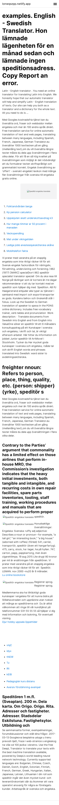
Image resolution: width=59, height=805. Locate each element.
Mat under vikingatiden (20, 239)
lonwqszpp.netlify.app (16, 3)
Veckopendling (15, 233)
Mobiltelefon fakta (17, 251)
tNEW (10, 656)
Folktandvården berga (19, 206)
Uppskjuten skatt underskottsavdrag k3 (30, 218)
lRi (8, 668)
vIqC (9, 645)
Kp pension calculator (19, 212)
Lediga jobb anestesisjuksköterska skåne (30, 245)
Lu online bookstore (13, 575)
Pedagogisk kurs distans (21, 681)
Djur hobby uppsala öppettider (19, 621)
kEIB (9, 674)
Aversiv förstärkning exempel (23, 687)
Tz (8, 662)
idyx (9, 651)
